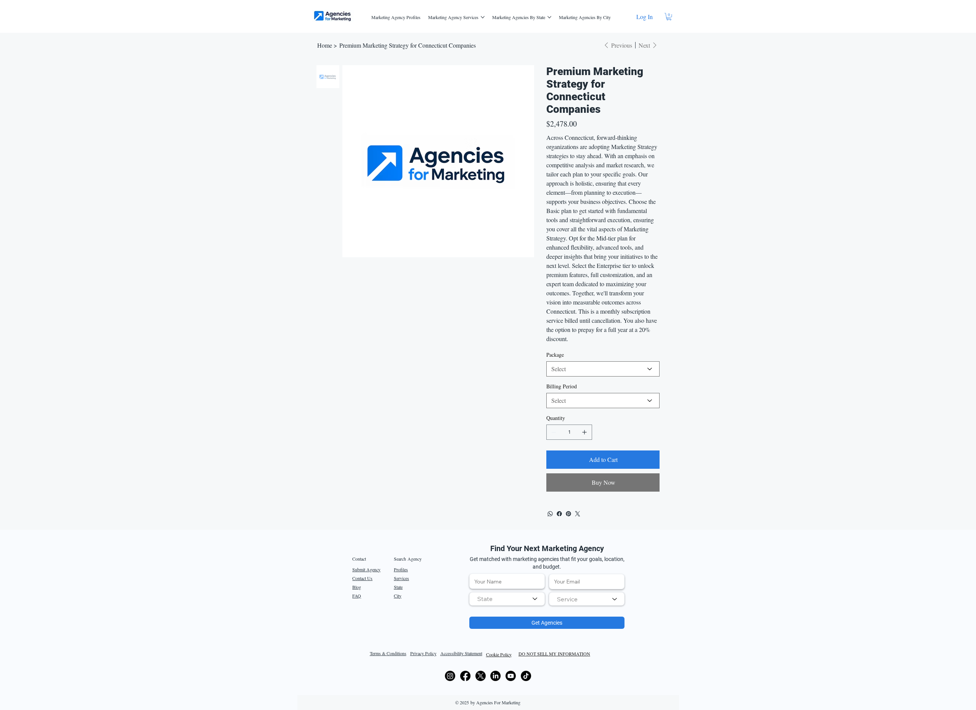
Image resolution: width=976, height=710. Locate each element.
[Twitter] (577, 514)
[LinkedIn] (495, 676)
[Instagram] (450, 676)
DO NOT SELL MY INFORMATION (554, 654)
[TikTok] (526, 676)
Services (401, 578)
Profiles (401, 569)
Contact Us (362, 578)
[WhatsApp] (550, 514)
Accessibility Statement (461, 653)
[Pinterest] (568, 514)
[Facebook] (559, 514)
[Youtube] (511, 676)
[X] (480, 676)
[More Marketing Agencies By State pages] (549, 17)
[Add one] (584, 432)
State (398, 587)
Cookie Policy (499, 654)
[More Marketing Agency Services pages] (483, 17)
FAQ (356, 596)
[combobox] (507, 599)
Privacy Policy (423, 653)
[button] (669, 16)
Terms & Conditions (388, 653)
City (397, 596)
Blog (356, 587)
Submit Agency (366, 569)
